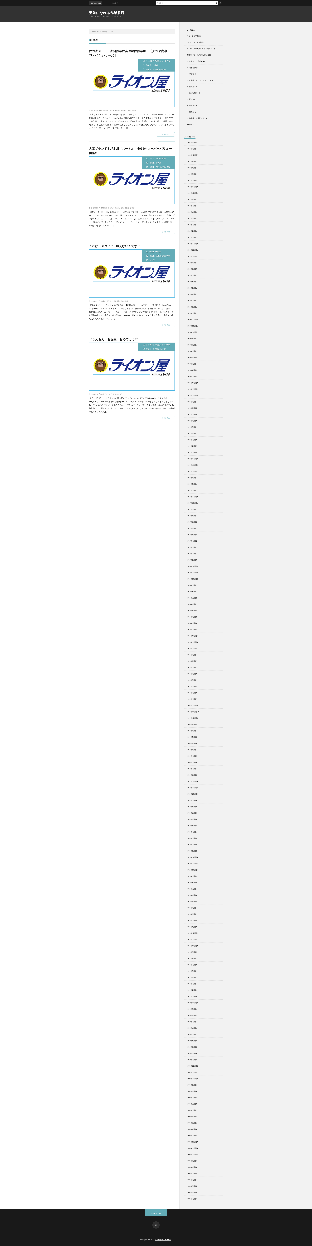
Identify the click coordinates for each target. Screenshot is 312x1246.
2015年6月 (191, 674)
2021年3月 (191, 300)
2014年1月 (191, 775)
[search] (216, 3)
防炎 (126, 301)
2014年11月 (191, 712)
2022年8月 (191, 199)
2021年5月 (191, 288)
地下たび (192, 68)
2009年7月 (191, 1097)
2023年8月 (191, 161)
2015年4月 (191, 686)
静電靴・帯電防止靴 (196, 118)
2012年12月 (191, 857)
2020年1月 (191, 376)
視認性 (134, 110)
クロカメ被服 (119, 208)
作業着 (117, 110)
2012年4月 (191, 908)
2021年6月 (191, 282)
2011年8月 (191, 958)
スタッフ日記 (192, 36)
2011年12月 (191, 933)
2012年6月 (191, 895)
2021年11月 (191, 250)
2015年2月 (191, 693)
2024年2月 (191, 149)
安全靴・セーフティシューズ (200, 80)
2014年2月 (191, 769)
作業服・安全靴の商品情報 (156, 69)
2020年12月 (191, 319)
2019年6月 (191, 421)
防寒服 (191, 105)
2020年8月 (191, 345)
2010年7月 (191, 1022)
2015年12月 (191, 636)
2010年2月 (191, 1053)
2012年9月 (191, 876)
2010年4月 (191, 1041)
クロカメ (111, 208)
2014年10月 (191, 718)
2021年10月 (191, 256)
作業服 (112, 110)
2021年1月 (191, 313)
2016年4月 (191, 617)
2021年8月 (191, 269)
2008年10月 (191, 1154)
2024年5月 (191, 142)
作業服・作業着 (152, 65)
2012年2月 (191, 920)
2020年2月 (191, 370)
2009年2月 (191, 1129)
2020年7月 (191, 351)
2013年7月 (191, 813)
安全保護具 (116, 301)
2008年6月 (191, 1180)
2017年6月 (191, 528)
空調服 (191, 87)
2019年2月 (191, 446)
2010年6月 (191, 1028)
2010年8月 (191, 1015)
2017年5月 (191, 535)
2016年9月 (191, 585)
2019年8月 (191, 408)
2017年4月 (191, 541)
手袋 (112, 394)
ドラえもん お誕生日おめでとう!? (113, 339)
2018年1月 (191, 490)
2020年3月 (191, 364)
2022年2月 (191, 231)
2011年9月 (191, 952)
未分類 (152, 260)
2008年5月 (191, 1186)
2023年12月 (191, 155)
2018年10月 (191, 471)
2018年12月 (191, 459)
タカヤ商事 (105, 110)
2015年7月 (191, 667)
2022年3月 (191, 225)
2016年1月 (191, 629)
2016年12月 (191, 566)
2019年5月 (191, 427)
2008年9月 (191, 1161)
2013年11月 (191, 788)
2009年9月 (191, 1085)
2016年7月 (191, 598)
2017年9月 (191, 509)
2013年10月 (191, 794)
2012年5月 (191, 901)
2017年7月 (191, 522)
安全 (129, 110)
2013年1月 (191, 851)
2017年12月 (191, 497)
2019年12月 (191, 383)
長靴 (190, 99)
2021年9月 (191, 263)
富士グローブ (105, 394)
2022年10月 (191, 193)
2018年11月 (191, 465)
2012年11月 (191, 863)
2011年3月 (191, 984)
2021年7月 (191, 275)
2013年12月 (191, 781)
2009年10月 (191, 1079)
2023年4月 (191, 168)
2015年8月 (191, 661)
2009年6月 (191, 1104)
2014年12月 (191, 705)
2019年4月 (191, 433)
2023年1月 (191, 180)
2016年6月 (191, 604)
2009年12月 (191, 1066)
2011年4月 (191, 977)
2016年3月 (191, 623)
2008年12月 (191, 1142)
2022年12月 (191, 187)
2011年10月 (191, 946)
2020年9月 (191, 338)
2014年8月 (191, 731)
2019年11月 (191, 389)
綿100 (122, 301)
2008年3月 (191, 1199)
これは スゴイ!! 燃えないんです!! (114, 246)
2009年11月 (191, 1072)
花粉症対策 (193, 93)
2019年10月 (191, 395)
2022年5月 (191, 218)
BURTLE (104, 208)
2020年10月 (191, 332)
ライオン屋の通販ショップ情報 (158, 61)
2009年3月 (191, 1123)
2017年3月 (191, 547)
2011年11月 (191, 939)
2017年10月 (191, 503)
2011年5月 (191, 971)
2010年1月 (191, 1060)
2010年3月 (191, 1047)
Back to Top (156, 1213)
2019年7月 (191, 414)
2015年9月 (191, 655)
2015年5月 (191, 680)
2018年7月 (191, 484)
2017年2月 (191, 554)
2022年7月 (191, 206)
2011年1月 (191, 996)
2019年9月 (191, 402)
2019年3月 (191, 440)
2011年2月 (191, 990)
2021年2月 (191, 307)
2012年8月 (191, 882)
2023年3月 (191, 174)
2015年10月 (191, 648)
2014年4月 (191, 756)
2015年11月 (191, 642)
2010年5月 (191, 1034)
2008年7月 (191, 1173)
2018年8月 (191, 478)
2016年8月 (191, 591)
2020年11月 (191, 326)
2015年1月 (191, 699)
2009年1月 (191, 1135)
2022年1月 (191, 237)
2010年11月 (191, 1003)
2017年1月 (191, 560)
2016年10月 (191, 579)
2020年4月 (191, 357)
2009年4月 (191, 1116)
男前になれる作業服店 (106, 12)
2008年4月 (191, 1192)
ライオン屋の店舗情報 (157, 158)
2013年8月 (191, 807)
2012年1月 (191, 927)
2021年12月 (191, 244)
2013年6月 (191, 819)
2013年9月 (191, 800)
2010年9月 (191, 1009)
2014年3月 (191, 762)
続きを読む (166, 134)
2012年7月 (191, 889)
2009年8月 (191, 1091)
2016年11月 (191, 572)
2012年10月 (191, 870)
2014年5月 (191, 750)
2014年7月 (191, 737)
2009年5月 (191, 1110)
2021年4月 (191, 294)
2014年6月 (191, 743)
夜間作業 (124, 110)
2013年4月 (191, 832)
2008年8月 (191, 1167)
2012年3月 (191, 914)
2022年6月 (191, 212)
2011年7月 (191, 965)
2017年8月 (191, 516)
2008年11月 (191, 1148)
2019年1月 (191, 452)
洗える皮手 (118, 394)
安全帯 (191, 74)
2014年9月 (191, 724)
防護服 (191, 112)
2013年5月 (191, 826)
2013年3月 (191, 838)
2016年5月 (191, 610)
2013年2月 (191, 844)
